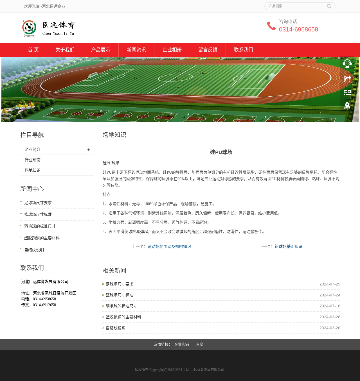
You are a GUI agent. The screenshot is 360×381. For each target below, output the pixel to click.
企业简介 (32, 149)
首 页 (33, 50)
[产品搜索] (329, 4)
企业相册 (172, 50)
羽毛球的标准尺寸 (121, 306)
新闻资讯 (136, 50)
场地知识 (32, 170)
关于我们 (65, 50)
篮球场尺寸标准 (119, 295)
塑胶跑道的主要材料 (123, 317)
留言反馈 (207, 50)
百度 (199, 344)
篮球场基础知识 (288, 246)
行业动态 (32, 160)
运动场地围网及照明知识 (169, 246)
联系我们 (243, 50)
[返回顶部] (347, 108)
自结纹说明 (115, 328)
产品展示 (100, 50)
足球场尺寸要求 (119, 284)
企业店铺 (181, 344)
